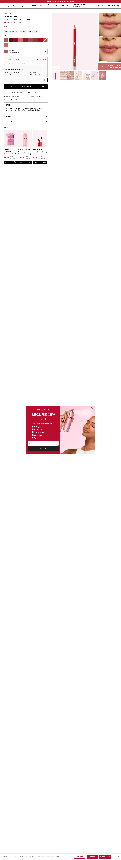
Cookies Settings (79, 856)
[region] (60, 857)
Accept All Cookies (105, 856)
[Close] (118, 857)
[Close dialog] (92, 408)
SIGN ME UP (43, 449)
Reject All (92, 856)
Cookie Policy (31, 858)
